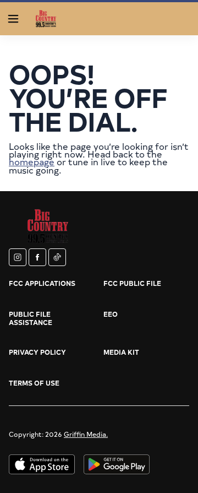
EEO (110, 314)
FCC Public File (132, 283)
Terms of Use (34, 383)
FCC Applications (42, 283)
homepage (31, 161)
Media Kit (121, 352)
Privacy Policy (37, 352)
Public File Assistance (30, 318)
